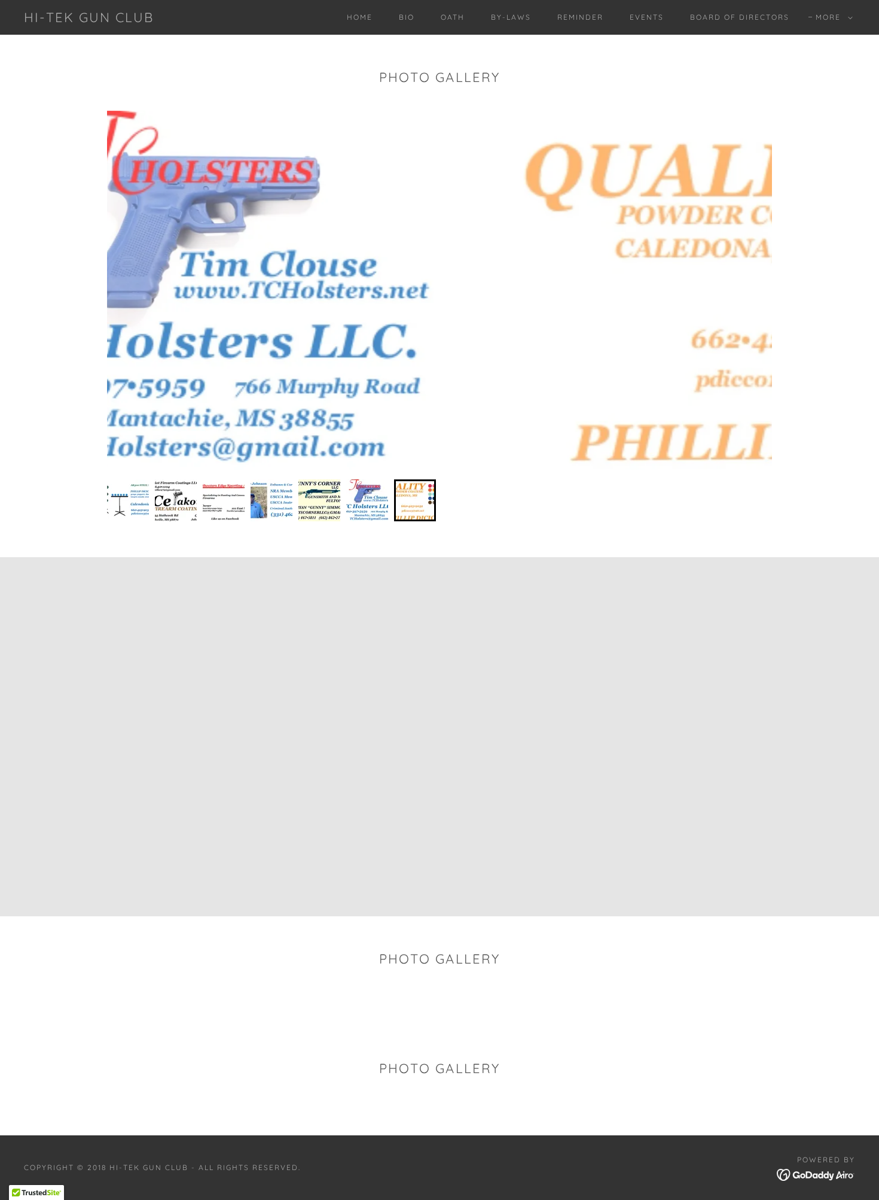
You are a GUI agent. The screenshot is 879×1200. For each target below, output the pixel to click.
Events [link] (647, 17)
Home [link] (360, 17)
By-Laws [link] (511, 17)
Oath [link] (453, 17)
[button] (831, 17)
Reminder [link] (580, 17)
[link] (89, 19)
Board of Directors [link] (739, 17)
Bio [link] (406, 17)
